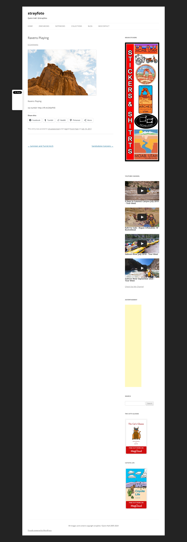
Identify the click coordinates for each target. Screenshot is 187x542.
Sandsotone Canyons (102, 146)
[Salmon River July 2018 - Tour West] (142, 243)
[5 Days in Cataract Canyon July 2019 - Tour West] (142, 190)
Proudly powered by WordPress (40, 530)
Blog (90, 26)
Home (30, 26)
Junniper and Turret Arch (40, 146)
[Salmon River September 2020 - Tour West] (142, 268)
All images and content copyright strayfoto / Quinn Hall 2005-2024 (93, 526)
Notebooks (60, 26)
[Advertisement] (133, 346)
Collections (76, 26)
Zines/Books (44, 26)
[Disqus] (70, 182)
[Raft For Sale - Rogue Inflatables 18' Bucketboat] (142, 217)
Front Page (74, 129)
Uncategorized (54, 129)
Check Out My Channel (134, 286)
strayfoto (36, 13)
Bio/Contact (103, 26)
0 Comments (33, 44)
